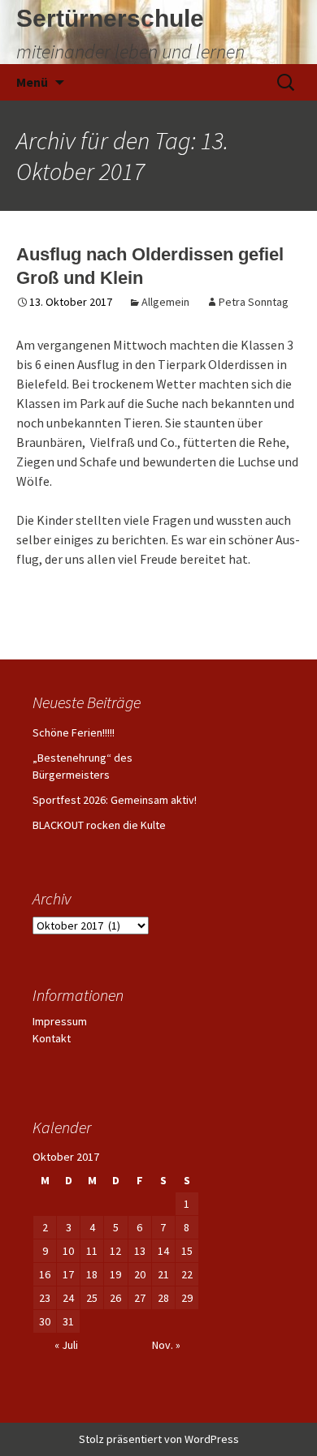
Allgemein (165, 301)
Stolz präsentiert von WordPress (159, 1439)
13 (139, 1250)
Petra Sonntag (254, 301)
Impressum (60, 1021)
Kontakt (52, 1038)
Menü (32, 82)
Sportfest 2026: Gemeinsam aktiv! (115, 799)
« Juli (66, 1345)
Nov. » (166, 1345)
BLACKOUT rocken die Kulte (99, 825)
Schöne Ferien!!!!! (74, 732)
